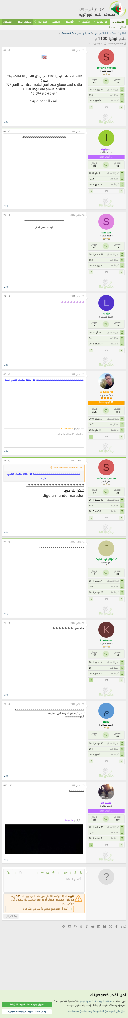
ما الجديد (102, 21)
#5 (5, 374)
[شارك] (9, 50)
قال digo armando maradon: (68, 468)
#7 (5, 542)
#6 (5, 461)
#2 (5, 131)
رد (5, 122)
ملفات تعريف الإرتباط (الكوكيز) (95, 1001)
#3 (5, 215)
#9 (5, 704)
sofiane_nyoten (116, 44)
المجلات (56, 21)
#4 (5, 296)
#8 (5, 623)
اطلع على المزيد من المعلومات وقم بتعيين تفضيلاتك (97, 1011)
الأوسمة (70, 21)
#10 (5, 785)
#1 (5, 50)
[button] (94, 22)
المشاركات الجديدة (117, 27)
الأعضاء (86, 21)
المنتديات (118, 21)
